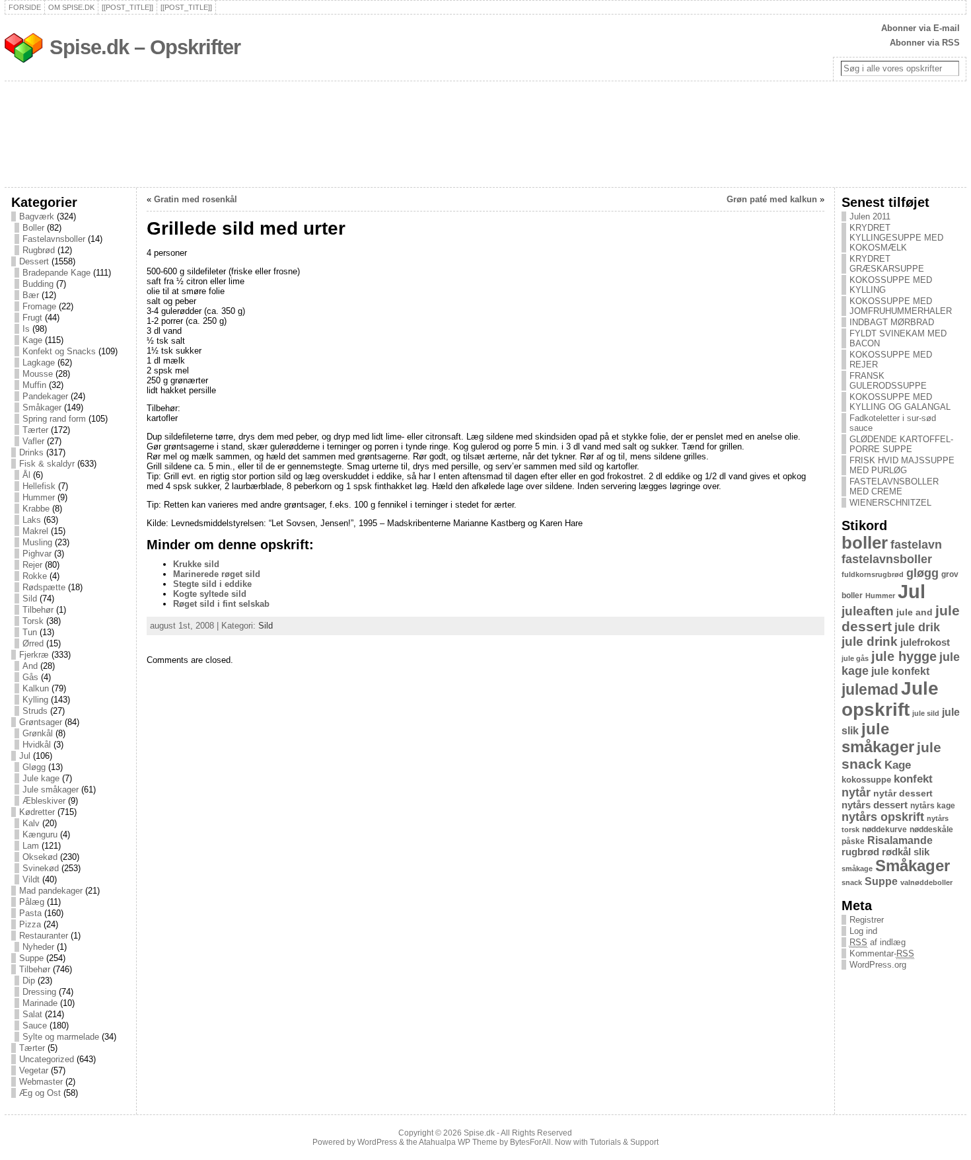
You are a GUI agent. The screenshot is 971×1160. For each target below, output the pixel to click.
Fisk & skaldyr (47, 464)
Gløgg (34, 767)
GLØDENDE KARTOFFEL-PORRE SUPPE (901, 444)
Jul (24, 756)
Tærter (35, 430)
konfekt (913, 779)
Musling (37, 542)
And (30, 666)
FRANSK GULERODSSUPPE (888, 381)
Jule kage (40, 778)
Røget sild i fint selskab (221, 604)
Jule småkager (50, 789)
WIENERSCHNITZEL (890, 503)
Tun (29, 632)
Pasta (30, 913)
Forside (25, 7)
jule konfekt (900, 671)
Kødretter (37, 812)
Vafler (33, 441)
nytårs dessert (875, 805)
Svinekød (40, 868)
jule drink (870, 641)
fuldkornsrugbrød (873, 574)
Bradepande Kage (56, 273)
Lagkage (38, 362)
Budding (38, 284)
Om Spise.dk (71, 7)
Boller (33, 228)
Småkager (41, 407)
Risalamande (900, 840)
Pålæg (31, 902)
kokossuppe (866, 780)
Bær (30, 295)
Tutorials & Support (624, 1142)
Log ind (863, 931)
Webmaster (41, 1082)
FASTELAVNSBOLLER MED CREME (894, 486)
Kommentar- (881, 953)
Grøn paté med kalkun (772, 199)
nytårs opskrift (883, 817)
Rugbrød (38, 250)
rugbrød (860, 852)
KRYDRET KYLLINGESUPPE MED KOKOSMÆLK (896, 237)
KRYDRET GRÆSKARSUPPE (886, 264)
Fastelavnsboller (53, 239)
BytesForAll (530, 1142)
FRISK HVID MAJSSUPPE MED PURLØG (901, 465)
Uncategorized (46, 1059)
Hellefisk (38, 486)
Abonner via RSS (925, 43)
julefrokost (925, 642)
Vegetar (33, 1070)
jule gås (855, 658)
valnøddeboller (926, 882)
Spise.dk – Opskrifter (145, 47)
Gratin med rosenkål (195, 199)
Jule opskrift (890, 699)
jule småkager (878, 737)
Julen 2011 (869, 216)
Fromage (39, 306)
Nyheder (38, 947)
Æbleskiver (43, 801)
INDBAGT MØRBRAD (891, 322)
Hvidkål (36, 745)
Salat (32, 1014)
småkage (857, 868)
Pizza (30, 924)
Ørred (33, 643)
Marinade (39, 1003)
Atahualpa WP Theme (458, 1142)
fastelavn (916, 544)
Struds (35, 711)
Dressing (39, 992)
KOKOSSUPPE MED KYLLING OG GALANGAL (900, 402)
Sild (29, 598)
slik (921, 852)
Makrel (35, 531)
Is (26, 329)
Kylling (35, 700)
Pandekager (45, 396)
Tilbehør (38, 610)
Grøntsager (40, 722)
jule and (914, 612)
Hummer (38, 497)
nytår (856, 792)
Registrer (866, 920)
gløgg (922, 573)
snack (852, 882)
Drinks (31, 452)
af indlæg (877, 942)
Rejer (32, 565)
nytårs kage (932, 805)
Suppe (31, 958)
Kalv (31, 823)
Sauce (34, 1025)
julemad (870, 689)
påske (853, 841)
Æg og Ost (40, 1093)
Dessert (34, 261)
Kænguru (39, 834)
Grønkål (37, 733)
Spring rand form (54, 419)
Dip (28, 981)
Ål (26, 475)
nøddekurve (884, 829)
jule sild (925, 713)
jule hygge (904, 656)
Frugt (32, 318)
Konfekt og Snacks (59, 351)
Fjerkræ (34, 655)
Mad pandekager (51, 891)
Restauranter (43, 936)
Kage (32, 340)
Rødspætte (43, 587)
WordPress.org (877, 965)
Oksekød (39, 857)
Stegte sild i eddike (212, 584)
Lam (30, 846)
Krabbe (36, 509)
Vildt (31, 879)
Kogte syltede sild (209, 594)
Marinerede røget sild (216, 574)
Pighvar (37, 554)
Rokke (34, 576)
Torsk (33, 621)
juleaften (868, 611)
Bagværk (36, 216)
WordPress (377, 1142)
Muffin (34, 385)
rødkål (896, 852)
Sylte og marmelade (60, 1037)
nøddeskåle (931, 829)
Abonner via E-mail (920, 28)
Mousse (37, 374)
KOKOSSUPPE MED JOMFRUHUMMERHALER (900, 306)
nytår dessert (903, 793)
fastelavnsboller (887, 559)
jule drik (917, 627)
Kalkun (35, 688)
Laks (31, 520)
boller (865, 542)
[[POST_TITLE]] (127, 7)
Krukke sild (196, 564)
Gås (30, 677)
